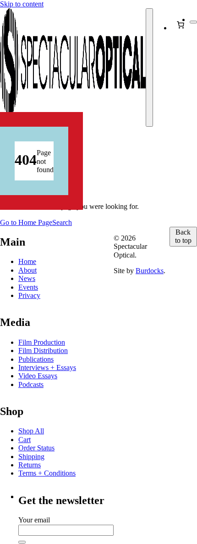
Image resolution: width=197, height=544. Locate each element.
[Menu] (149, 67)
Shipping (31, 456)
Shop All (31, 431)
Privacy (29, 295)
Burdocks (150, 271)
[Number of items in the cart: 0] (180, 25)
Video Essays (37, 376)
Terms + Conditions (47, 473)
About (27, 270)
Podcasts (31, 384)
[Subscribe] (22, 542)
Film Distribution (43, 350)
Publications (36, 359)
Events (28, 287)
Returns (29, 465)
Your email (34, 520)
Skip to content (22, 4)
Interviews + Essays (47, 367)
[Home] (73, 67)
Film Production (41, 342)
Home (27, 261)
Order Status (36, 448)
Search (62, 222)
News (26, 278)
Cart (24, 439)
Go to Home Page (26, 222)
